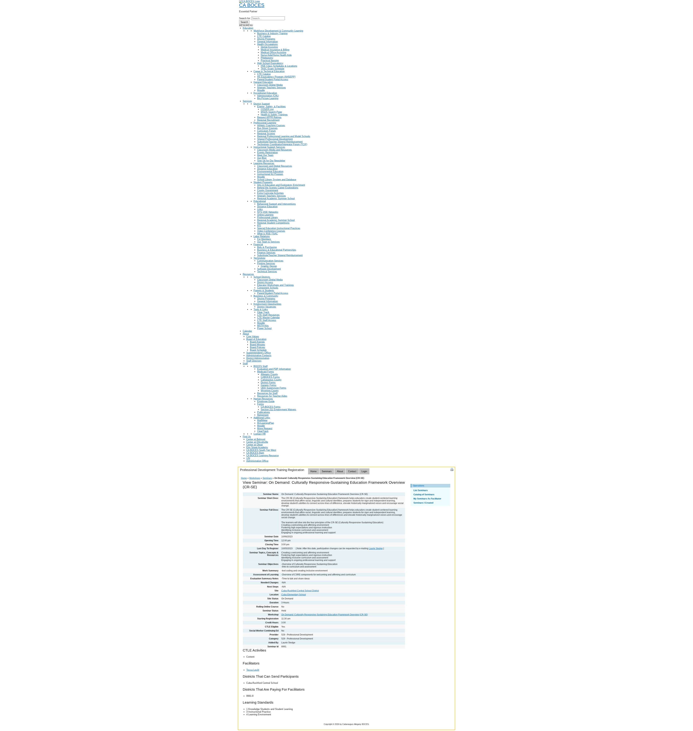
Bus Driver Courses (267, 128)
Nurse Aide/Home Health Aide (276, 55)
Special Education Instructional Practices (278, 228)
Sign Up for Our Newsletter (271, 160)
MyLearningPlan (265, 423)
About (246, 333)
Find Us (247, 436)
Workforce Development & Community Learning (278, 30)
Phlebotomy (267, 57)
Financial (258, 244)
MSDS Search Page (271, 112)
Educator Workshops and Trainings (275, 285)
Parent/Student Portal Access (272, 79)
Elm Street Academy (257, 447)
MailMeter (262, 420)
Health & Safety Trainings (274, 114)
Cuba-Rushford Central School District (300, 590)
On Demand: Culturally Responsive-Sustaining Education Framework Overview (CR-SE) (324, 614)
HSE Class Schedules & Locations (279, 66)
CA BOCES (251, 5)
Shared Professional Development (275, 139)
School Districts (262, 277)
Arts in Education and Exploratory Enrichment (281, 185)
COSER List (267, 109)
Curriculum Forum (266, 130)
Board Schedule (258, 350)
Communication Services (270, 260)
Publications (263, 412)
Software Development (269, 268)
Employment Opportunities (267, 304)
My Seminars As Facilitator (427, 498)
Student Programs (263, 182)
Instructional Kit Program (270, 174)
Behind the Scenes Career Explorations (277, 187)
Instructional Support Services (269, 147)
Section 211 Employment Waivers (278, 409)
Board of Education (256, 339)
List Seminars (420, 490)
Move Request (264, 428)
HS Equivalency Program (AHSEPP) (276, 76)
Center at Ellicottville (257, 442)
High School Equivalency (270, 63)
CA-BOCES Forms (270, 406)
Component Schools (267, 287)
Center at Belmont (255, 439)
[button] (246, 25)
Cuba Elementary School (293, 594)
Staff (245, 363)
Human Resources (263, 398)
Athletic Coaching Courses (271, 125)
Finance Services (266, 252)
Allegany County (269, 374)
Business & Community (266, 296)
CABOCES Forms (270, 377)
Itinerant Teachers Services (271, 87)
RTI (259, 225)
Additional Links (262, 417)
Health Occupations (267, 44)
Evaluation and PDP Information (274, 369)
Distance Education (267, 168)
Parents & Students (264, 290)
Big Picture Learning (267, 98)
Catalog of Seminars (423, 494)
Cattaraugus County (271, 379)
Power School (264, 328)
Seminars (327, 471)
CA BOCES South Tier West (261, 450)
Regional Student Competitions (273, 222)
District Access (265, 282)
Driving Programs (266, 39)
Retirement (263, 415)
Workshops (254, 478)
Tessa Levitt (252, 670)
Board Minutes (257, 344)
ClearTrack (263, 431)
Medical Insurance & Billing (275, 49)
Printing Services (266, 263)
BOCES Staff (261, 366)
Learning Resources (264, 163)
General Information (267, 41)
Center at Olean (254, 444)
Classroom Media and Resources (274, 149)
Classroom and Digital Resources (274, 166)
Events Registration (267, 152)
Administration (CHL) (268, 95)
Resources (248, 274)
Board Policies (257, 347)
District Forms (268, 382)
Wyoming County (270, 390)
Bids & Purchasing (267, 247)
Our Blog (261, 158)
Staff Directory (253, 360)
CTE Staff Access (266, 320)
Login (364, 471)
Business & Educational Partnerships (276, 250)
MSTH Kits (263, 325)
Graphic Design (269, 266)
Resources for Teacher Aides (272, 396)
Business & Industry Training (272, 33)
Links (260, 209)
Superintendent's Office (258, 352)
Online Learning (265, 214)
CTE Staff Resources (268, 314)
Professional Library (267, 217)
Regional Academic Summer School (276, 198)
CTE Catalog (264, 36)
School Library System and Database (276, 179)
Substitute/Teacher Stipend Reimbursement (280, 141)
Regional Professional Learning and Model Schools (283, 136)
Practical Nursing (270, 60)
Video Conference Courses (271, 231)
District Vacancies (266, 306)
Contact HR (260, 434)
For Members (264, 239)
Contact (352, 471)
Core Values (252, 336)
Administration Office (257, 461)
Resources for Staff (267, 393)
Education (248, 28)
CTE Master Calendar (268, 317)
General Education (263, 82)
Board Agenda (257, 342)
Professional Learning (265, 122)
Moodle (261, 90)
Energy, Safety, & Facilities (271, 106)
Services (247, 101)
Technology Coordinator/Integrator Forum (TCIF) (282, 144)
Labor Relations (262, 236)
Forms (260, 404)
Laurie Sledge (376, 548)
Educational (260, 201)
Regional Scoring (266, 133)
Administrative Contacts (258, 355)
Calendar (247, 331)
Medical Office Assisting (273, 52)
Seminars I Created (423, 503)
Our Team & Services (268, 241)
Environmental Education (270, 171)
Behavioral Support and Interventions (276, 204)
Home (313, 471)
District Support (262, 103)
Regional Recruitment (268, 120)
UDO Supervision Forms (273, 388)
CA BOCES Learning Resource (262, 455)
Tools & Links (261, 309)
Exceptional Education (265, 93)
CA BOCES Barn (255, 452)
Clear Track (263, 312)
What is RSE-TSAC (267, 233)
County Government (267, 190)
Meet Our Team (265, 155)
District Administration (257, 358)
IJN (248, 458)
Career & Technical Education (269, 71)
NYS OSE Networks (267, 212)
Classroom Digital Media (270, 85)
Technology (259, 258)
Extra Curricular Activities (270, 193)
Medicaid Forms (265, 371)
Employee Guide (265, 401)
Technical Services (267, 271)
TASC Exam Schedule (272, 68)
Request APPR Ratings (269, 117)
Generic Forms (268, 385)
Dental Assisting (269, 47)
